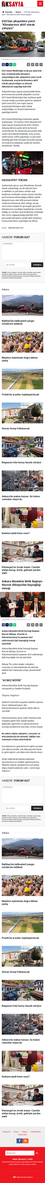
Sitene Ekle (22, 1135)
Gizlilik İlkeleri (36, 1132)
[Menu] (40, 4)
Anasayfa (8, 12)
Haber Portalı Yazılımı (24, 1177)
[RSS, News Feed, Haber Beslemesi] (26, 1140)
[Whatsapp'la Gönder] (14, 64)
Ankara (18, 12)
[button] (32, 64)
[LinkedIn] (10, 64)
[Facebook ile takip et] (20, 1140)
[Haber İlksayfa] (13, 3)
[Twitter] (7, 64)
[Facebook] (3, 64)
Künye (16, 1132)
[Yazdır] (28, 64)
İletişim (24, 1132)
